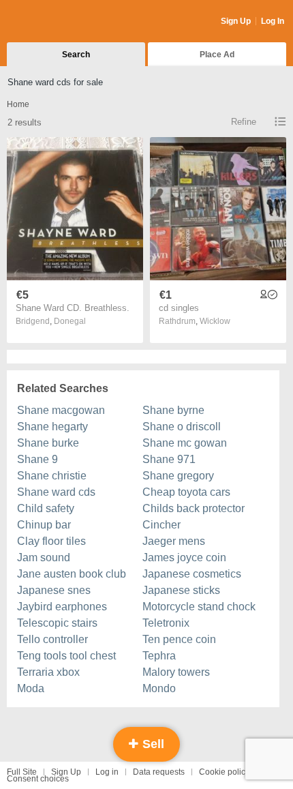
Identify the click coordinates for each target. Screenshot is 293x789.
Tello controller (52, 639)
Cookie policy (224, 772)
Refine (243, 122)
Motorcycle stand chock (199, 606)
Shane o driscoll (181, 426)
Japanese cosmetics (191, 574)
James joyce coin (184, 557)
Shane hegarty (52, 426)
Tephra (159, 655)
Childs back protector (193, 508)
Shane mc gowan (184, 443)
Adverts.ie (60, 21)
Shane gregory (178, 475)
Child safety (45, 508)
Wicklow (215, 321)
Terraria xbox (48, 672)
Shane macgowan (61, 410)
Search (76, 54)
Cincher (161, 525)
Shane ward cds (56, 492)
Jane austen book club (71, 574)
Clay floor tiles (51, 541)
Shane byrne (173, 410)
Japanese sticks (181, 590)
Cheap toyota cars (186, 492)
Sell (151, 744)
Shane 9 (37, 459)
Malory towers (176, 672)
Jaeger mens (173, 541)
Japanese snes (54, 590)
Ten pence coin (179, 639)
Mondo (159, 688)
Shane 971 (169, 459)
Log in (107, 772)
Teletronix (165, 623)
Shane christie (52, 475)
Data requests (159, 772)
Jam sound (43, 557)
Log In (272, 21)
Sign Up (236, 21)
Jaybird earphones (62, 606)
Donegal (70, 321)
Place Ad (217, 54)
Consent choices (38, 779)
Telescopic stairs (57, 623)
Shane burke (48, 443)
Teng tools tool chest (66, 655)
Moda (30, 688)
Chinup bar (44, 525)
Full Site (22, 772)
